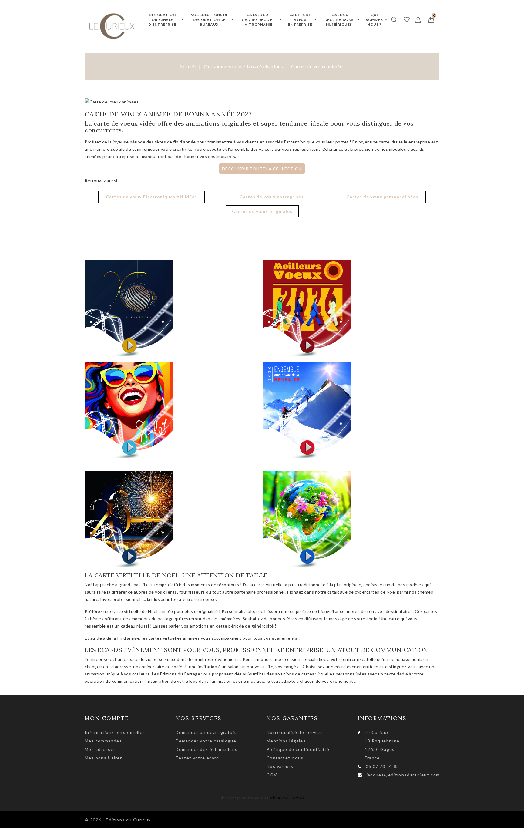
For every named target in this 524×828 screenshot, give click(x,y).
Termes (297, 798)
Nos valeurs (280, 766)
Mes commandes (103, 740)
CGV (272, 774)
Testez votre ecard (197, 757)
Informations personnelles (115, 732)
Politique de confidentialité (298, 749)
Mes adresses (100, 749)
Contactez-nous (285, 757)
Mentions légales (286, 740)
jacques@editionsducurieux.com (403, 774)
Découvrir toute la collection (262, 168)
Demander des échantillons (207, 749)
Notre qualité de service (294, 732)
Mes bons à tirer (103, 757)
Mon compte (107, 718)
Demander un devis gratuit (206, 732)
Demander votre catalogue (206, 740)
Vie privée (279, 798)
